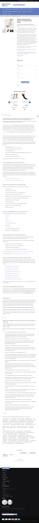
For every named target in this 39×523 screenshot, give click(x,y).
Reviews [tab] (4, 454)
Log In (36, 0)
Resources (4, 484)
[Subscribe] (15, 514)
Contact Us (4, 474)
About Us (4, 472)
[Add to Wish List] (13, 109)
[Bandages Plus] (6, 4)
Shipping (4, 479)
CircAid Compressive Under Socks (25, 102)
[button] (15, 27)
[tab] (4, 115)
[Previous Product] (34, 19)
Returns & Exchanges (6, 481)
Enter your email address (5, 512)
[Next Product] (36, 19)
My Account (32, 0)
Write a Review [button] (32, 452)
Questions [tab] (11, 454)
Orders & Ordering (5, 477)
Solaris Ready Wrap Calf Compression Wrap (14, 102)
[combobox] (19, 5)
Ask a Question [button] (23, 452)
